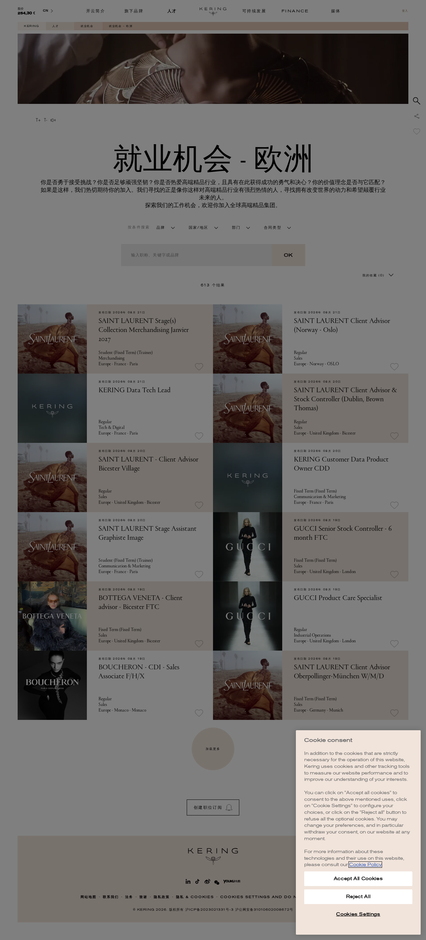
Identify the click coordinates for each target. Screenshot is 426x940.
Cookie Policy (365, 864)
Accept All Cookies (358, 878)
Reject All (358, 896)
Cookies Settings (358, 914)
